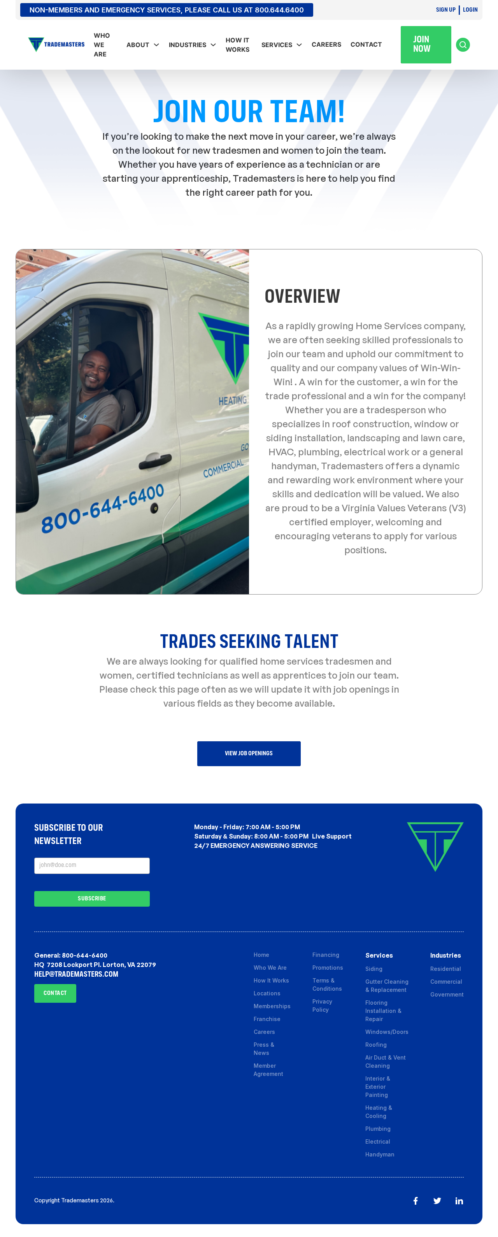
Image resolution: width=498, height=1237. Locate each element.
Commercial (446, 981)
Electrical (377, 1141)
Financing (325, 954)
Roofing (376, 1044)
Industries (187, 45)
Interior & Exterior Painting (377, 1086)
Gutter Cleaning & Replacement (387, 985)
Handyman (380, 1154)
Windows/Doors (387, 1031)
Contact (366, 44)
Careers (326, 44)
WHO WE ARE (102, 45)
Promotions (327, 967)
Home (261, 954)
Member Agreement (268, 1069)
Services (276, 45)
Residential (445, 968)
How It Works (237, 44)
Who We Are (270, 967)
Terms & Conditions (328, 984)
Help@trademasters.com (76, 975)
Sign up (446, 10)
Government (447, 994)
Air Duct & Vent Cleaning (385, 1061)
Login (470, 10)
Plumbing (378, 1128)
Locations (267, 993)
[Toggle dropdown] (156, 45)
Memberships (272, 1006)
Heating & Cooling (378, 1111)
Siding (373, 968)
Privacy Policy (322, 1005)
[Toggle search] (463, 45)
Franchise (267, 1019)
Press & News (264, 1048)
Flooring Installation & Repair (383, 1010)
